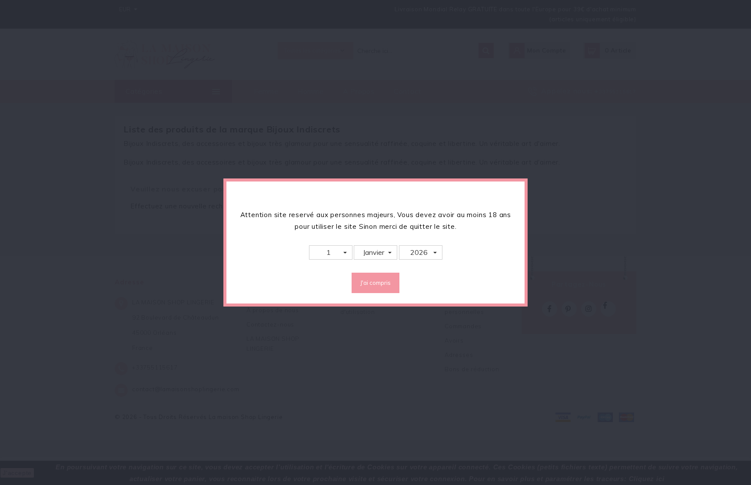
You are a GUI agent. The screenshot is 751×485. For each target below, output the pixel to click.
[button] (330, 252)
